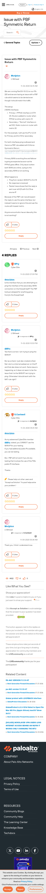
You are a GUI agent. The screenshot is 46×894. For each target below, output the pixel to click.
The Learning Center (16, 822)
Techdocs (9, 832)
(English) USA (39, 9)
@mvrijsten (9, 280)
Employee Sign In (39, 4)
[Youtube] (18, 850)
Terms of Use (11, 789)
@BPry (7, 349)
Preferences (36, 889)
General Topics (12, 42)
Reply (21, 236)
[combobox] (12, 32)
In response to (26, 336)
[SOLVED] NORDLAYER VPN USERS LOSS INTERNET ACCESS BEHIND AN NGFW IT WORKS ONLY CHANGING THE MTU (23, 725)
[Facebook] (35, 850)
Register (22, 4)
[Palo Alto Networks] (23, 749)
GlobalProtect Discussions (17, 702)
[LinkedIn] (26, 850)
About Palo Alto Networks (18, 761)
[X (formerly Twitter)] (10, 850)
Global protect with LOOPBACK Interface (23, 698)
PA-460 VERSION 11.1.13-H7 (17, 680)
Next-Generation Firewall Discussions (21, 684)
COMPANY (11, 756)
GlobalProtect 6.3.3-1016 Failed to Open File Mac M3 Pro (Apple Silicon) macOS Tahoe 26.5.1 (25, 710)
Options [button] (34, 43)
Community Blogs (14, 811)
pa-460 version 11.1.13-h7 (16, 689)
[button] (8, 889)
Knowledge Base (13, 827)
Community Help (13, 816)
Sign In (30, 4)
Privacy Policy (26, 881)
